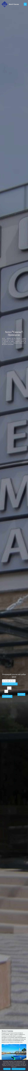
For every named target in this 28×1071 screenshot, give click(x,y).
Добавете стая (5, 694)
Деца (3, 691)
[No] (26, 1065)
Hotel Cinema (14, 4)
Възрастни (4, 688)
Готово (21, 694)
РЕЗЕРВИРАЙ (7, 696)
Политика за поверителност (18, 1069)
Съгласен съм (7, 1069)
